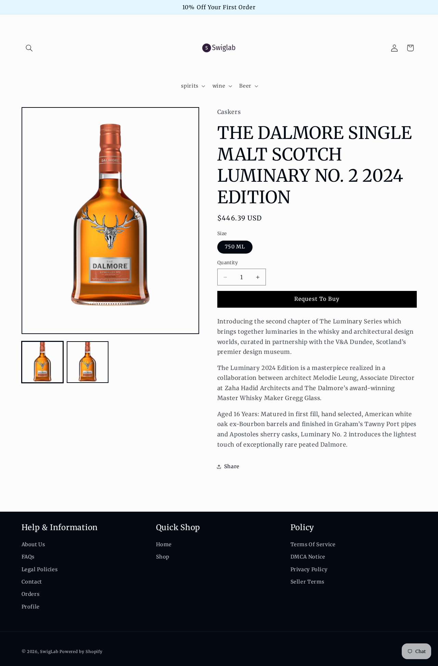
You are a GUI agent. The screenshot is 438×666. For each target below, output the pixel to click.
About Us (33, 544)
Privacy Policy (309, 569)
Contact (32, 582)
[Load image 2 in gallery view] (87, 362)
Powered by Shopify (81, 651)
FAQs (28, 557)
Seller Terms (308, 582)
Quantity (227, 263)
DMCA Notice (308, 557)
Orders (31, 594)
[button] (29, 48)
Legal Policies (40, 569)
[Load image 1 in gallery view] (42, 362)
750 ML (235, 247)
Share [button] (232, 466)
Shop (163, 557)
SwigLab (49, 651)
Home (164, 544)
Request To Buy (316, 299)
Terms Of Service (313, 544)
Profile (31, 607)
